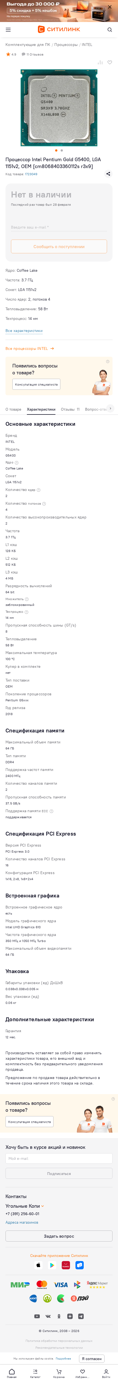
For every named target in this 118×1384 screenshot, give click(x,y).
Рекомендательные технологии (59, 1347)
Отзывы (70, 409)
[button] (12, 1373)
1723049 (31, 174)
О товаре (13, 409)
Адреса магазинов (21, 1222)
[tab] (13, 411)
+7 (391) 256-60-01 (22, 1213)
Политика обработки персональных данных (59, 1341)
